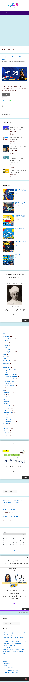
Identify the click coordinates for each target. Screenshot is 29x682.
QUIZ (11, 114)
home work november (11, 377)
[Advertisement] (14, 29)
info (4, 390)
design (4, 354)
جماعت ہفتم (8, 388)
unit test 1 (6, 431)
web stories (8, 350)
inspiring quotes (9, 338)
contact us (6, 666)
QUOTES (5, 404)
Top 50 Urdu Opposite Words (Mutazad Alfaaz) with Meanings (20, 203)
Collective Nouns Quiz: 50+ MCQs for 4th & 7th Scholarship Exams (20, 190)
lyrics (4, 395)
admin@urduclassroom (15, 133)
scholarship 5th (7, 408)
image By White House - (14, 306)
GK (7, 343)
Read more (6, 95)
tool (4, 426)
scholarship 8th (7, 410)
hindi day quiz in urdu (9, 509)
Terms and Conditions (8, 668)
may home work (9, 381)
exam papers (6, 363)
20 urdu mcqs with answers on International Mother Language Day (12, 517)
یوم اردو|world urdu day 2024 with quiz (13, 58)
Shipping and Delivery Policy (10, 670)
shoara (4, 415)
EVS (6, 372)
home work (6, 368)
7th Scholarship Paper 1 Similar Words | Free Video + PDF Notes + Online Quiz (20, 217)
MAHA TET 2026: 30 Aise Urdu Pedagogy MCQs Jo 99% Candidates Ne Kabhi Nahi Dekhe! (20, 243)
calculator (5, 334)
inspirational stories (8, 392)
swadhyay (7, 383)
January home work (10, 379)
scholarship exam (7, 413)
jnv (5, 365)
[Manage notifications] (26, 679)
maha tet (5, 397)
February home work (10, 374)
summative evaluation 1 (9, 419)
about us (5, 661)
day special (7, 114)
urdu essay (8, 347)
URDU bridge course (10, 386)
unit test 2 (6, 433)
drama (4, 359)
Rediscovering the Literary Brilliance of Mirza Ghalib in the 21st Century (13, 501)
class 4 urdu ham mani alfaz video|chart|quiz (19, 229)
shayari (7, 417)
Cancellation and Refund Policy (11, 672)
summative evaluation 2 (9, 422)
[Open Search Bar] (26, 13)
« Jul (14, 550)
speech (6, 345)
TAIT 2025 (6, 424)
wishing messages (9, 352)
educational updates (8, 361)
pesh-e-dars (6, 401)
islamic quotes (8, 406)
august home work (10, 370)
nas (4, 399)
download (5, 356)
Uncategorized (6, 428)
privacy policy (6, 663)
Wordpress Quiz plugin (24, 324)
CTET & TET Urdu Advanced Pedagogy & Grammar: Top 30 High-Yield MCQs (20, 256)
